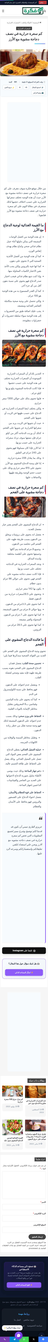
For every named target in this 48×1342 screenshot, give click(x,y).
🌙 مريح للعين (9, 87)
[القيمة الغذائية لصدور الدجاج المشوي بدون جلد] (12, 1127)
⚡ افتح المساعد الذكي (24, 1285)
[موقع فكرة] (33, 10)
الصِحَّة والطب (26, 22)
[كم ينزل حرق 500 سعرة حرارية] (12, 1091)
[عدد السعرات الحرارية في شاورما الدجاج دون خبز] (35, 1092)
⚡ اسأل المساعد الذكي (24, 972)
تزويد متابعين (28, 1319)
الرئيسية (36, 22)
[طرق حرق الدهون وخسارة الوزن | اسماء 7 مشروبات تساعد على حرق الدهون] (35, 1125)
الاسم (43, 1202)
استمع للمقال (38, 87)
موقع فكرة (31, 1302)
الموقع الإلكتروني (39, 1225)
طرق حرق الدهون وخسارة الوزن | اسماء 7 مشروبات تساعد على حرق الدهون (36, 1136)
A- (19, 87)
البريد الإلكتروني (39, 1213)
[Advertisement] (24, 142)
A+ (26, 87)
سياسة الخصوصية (34, 1325)
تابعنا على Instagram (24, 950)
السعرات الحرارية (13, 22)
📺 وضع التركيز (38, 93)
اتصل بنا (17, 1319)
